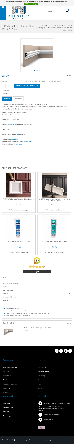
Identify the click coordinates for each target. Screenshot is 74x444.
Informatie (7, 98)
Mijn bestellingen (8, 407)
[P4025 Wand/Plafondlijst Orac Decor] (13, 331)
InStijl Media (62, 440)
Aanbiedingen (42, 375)
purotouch (11, 124)
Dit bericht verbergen (31, 4)
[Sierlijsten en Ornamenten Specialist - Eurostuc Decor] (22, 11)
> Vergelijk (5, 93)
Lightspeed (50, 440)
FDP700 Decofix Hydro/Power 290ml (54, 241)
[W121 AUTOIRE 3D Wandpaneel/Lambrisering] (18, 185)
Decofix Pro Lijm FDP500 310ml (19, 241)
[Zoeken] (61, 11)
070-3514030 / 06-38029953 (51, 415)
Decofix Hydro (28, 141)
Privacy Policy (7, 375)
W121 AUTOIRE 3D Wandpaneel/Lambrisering (19, 199)
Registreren (6, 403)
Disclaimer (6, 371)
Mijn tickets (6, 411)
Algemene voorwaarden (10, 367)
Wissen (69, 323)
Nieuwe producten (43, 371)
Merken (40, 380)
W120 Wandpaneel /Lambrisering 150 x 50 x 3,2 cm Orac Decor (54, 200)
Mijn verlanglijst (7, 416)
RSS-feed (41, 388)
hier (18, 134)
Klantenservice (7, 388)
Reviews (18, 98)
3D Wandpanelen (8, 290)
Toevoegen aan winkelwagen (27, 86)
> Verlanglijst (5, 91)
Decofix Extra (18, 144)
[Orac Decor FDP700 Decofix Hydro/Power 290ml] (54, 227)
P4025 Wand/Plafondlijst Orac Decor (37, 328)
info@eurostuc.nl (48, 419)
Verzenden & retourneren (10, 384)
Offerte (5, 300)
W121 (18, 109)
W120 (12, 109)
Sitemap (5, 392)
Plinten (5, 286)
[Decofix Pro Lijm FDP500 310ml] (18, 227)
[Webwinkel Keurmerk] (54, 427)
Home (45, 25)
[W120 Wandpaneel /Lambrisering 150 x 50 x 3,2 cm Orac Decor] (54, 185)
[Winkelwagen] (67, 11)
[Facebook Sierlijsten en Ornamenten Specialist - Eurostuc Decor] (57, 351)
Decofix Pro (15, 139)
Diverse (5, 293)
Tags (39, 384)
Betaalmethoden (7, 380)
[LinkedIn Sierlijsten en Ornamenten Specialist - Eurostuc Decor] (70, 351)
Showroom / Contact (9, 297)
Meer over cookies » (44, 4)
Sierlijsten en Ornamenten (57, 25)
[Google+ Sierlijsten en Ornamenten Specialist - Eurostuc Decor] (61, 351)
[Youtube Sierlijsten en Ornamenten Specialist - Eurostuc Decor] (66, 351)
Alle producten (42, 367)
